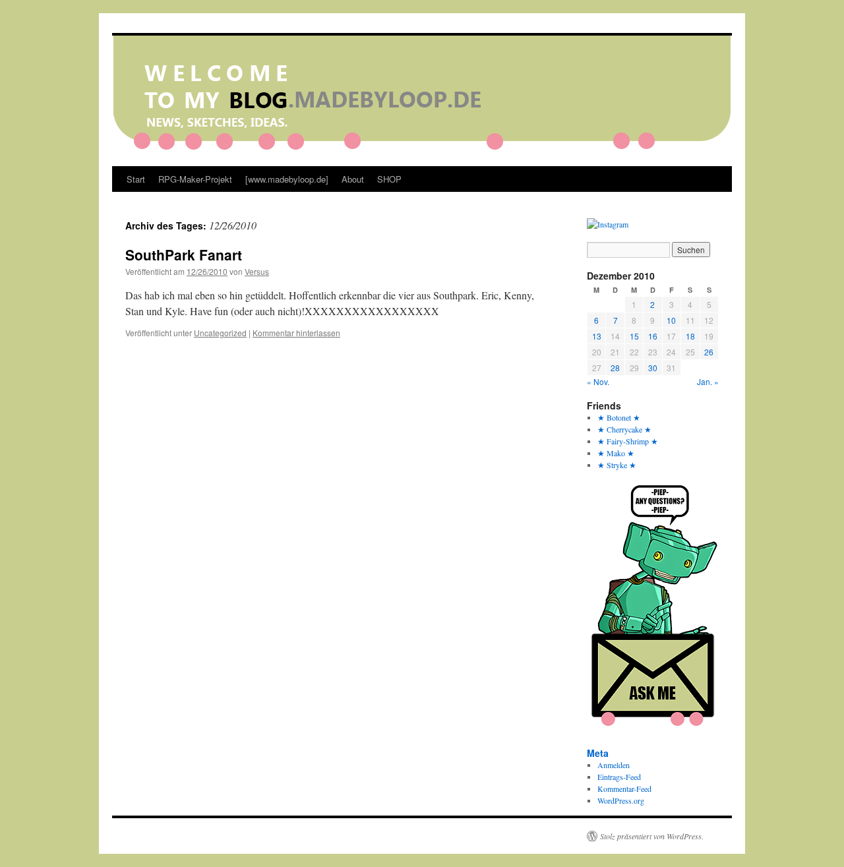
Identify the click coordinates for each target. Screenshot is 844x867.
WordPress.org (620, 800)
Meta (598, 753)
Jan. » (708, 381)
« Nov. (598, 381)
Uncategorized (220, 332)
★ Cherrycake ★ (624, 429)
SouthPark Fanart (183, 254)
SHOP (389, 179)
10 (671, 320)
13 (596, 336)
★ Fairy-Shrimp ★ (627, 441)
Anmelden (613, 765)
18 (690, 336)
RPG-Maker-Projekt (195, 179)
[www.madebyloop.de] (286, 179)
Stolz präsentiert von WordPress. (652, 836)
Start (136, 179)
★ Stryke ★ (616, 465)
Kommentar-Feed (624, 788)
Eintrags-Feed (619, 776)
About (353, 179)
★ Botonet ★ (618, 417)
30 (652, 367)
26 (708, 351)
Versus (257, 271)
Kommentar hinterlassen (296, 332)
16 (652, 336)
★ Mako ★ (615, 453)
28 (615, 367)
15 (634, 336)
